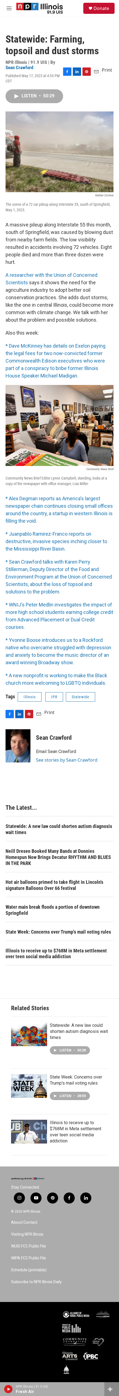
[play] (8, 1389)
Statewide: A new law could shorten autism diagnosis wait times (59, 829)
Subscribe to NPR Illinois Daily (36, 1282)
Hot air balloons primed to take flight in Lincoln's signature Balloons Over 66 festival (54, 885)
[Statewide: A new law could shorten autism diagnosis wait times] (29, 1034)
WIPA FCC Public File (28, 1258)
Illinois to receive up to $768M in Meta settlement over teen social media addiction (56, 954)
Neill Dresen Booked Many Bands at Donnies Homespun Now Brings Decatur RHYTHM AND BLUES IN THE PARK (58, 857)
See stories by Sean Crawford (66, 760)
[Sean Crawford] (18, 745)
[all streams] (111, 1389)
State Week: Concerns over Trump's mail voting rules (58, 932)
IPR (54, 697)
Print (107, 70)
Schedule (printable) (28, 1270)
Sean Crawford (19, 67)
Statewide (80, 697)
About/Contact (24, 1222)
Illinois (30, 697)
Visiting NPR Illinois (27, 1234)
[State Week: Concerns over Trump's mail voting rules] (29, 1086)
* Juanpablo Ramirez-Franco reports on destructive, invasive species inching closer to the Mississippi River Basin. (56, 541)
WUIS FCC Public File (28, 1246)
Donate (101, 8)
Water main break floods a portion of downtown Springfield (53, 910)
